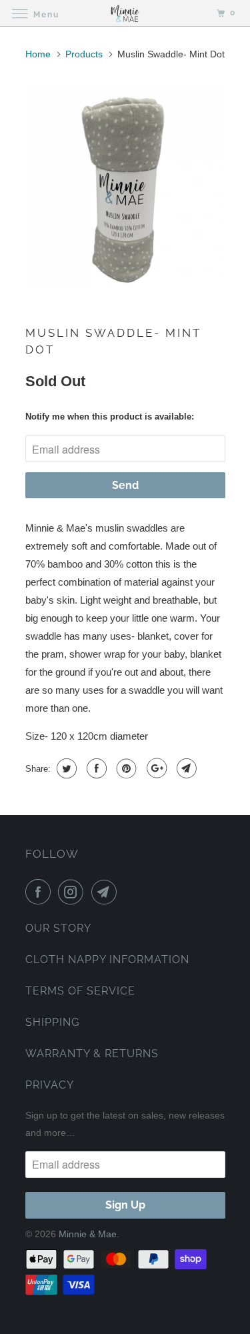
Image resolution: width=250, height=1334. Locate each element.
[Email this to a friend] (185, 768)
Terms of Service (80, 990)
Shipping (52, 1022)
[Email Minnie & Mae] (106, 891)
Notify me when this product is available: (109, 417)
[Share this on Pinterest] (125, 768)
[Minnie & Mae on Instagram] (73, 891)
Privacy (49, 1085)
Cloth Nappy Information (107, 959)
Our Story (58, 928)
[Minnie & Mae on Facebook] (40, 891)
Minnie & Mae (88, 1234)
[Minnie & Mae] (125, 13)
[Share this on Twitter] (65, 768)
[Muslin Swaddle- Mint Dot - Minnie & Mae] (125, 187)
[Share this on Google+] (155, 768)
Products (84, 54)
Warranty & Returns (92, 1053)
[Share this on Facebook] (95, 768)
